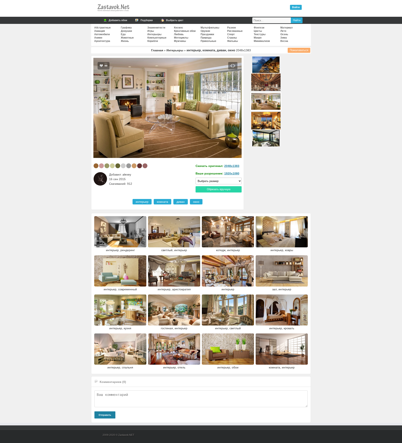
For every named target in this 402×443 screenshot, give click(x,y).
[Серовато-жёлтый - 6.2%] (134, 165)
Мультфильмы (210, 27)
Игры (150, 31)
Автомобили (102, 34)
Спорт (231, 34)
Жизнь (125, 41)
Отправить (105, 415)
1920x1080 (231, 173)
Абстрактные (102, 27)
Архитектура (102, 41)
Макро (258, 37)
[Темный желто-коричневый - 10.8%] (106, 165)
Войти (296, 7)
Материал (286, 27)
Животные (127, 37)
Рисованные (235, 31)
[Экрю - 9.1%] (112, 165)
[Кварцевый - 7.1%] (128, 165)
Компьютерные (156, 37)
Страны (232, 37)
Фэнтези (259, 27)
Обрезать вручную (219, 189)
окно (196, 201)
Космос (178, 27)
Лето (283, 31)
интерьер (142, 201)
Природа (206, 37)
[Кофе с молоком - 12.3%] (96, 165)
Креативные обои (185, 31)
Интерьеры (154, 34)
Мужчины (180, 41)
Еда (123, 34)
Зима (283, 37)
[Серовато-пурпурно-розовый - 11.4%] (101, 165)
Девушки (126, 31)
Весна (284, 41)
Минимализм (262, 41)
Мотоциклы (181, 37)
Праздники (207, 34)
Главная (157, 50)
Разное (231, 27)
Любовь (179, 34)
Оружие (205, 31)
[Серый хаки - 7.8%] (117, 165)
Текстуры (259, 34)
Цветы (258, 31)
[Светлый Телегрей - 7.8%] (123, 165)
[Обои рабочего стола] (113, 12)
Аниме (98, 37)
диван (181, 201)
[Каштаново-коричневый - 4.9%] (139, 165)
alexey (126, 174)
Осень (284, 34)
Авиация (99, 31)
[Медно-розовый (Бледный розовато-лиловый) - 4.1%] (145, 165)
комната (162, 201)
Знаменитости (156, 27)
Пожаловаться (299, 50)
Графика (126, 27)
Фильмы (232, 41)
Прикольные (208, 41)
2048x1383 (231, 166)
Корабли (152, 41)
